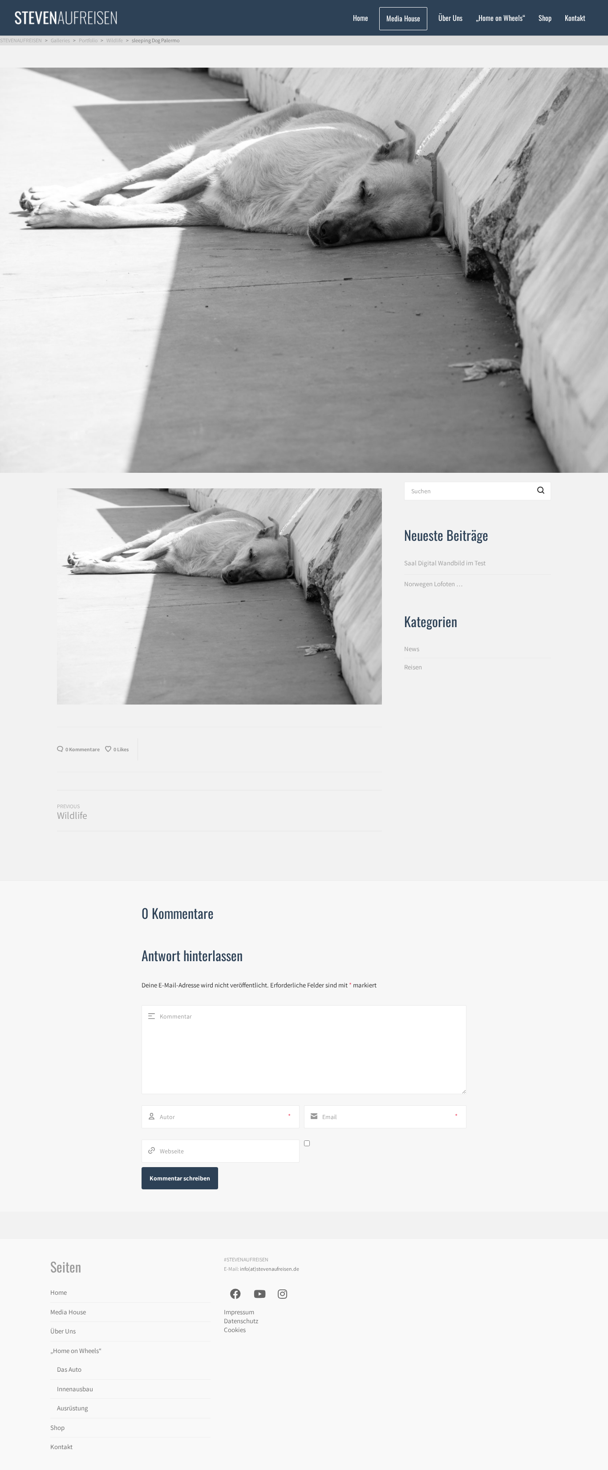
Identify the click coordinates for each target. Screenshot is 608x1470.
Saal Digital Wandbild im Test (445, 563)
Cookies (235, 1329)
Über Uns (63, 1331)
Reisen (413, 667)
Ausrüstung (72, 1408)
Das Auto (69, 1369)
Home (58, 1292)
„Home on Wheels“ (75, 1350)
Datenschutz (241, 1321)
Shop (57, 1427)
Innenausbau (75, 1389)
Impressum (239, 1312)
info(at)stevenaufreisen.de (269, 1268)
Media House (68, 1312)
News (411, 648)
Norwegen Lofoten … (433, 584)
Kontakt (61, 1446)
